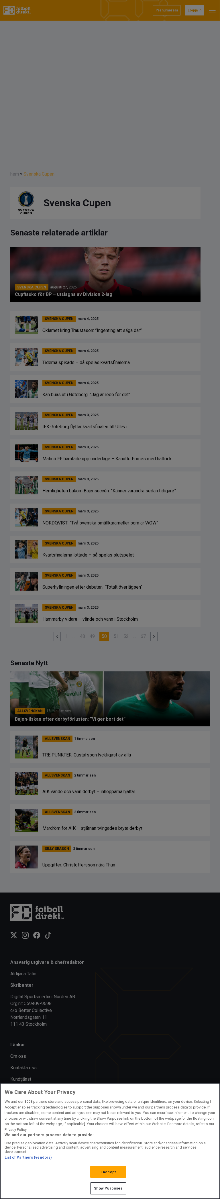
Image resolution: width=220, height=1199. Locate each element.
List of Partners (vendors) (28, 1157)
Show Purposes (108, 1188)
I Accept (108, 1172)
